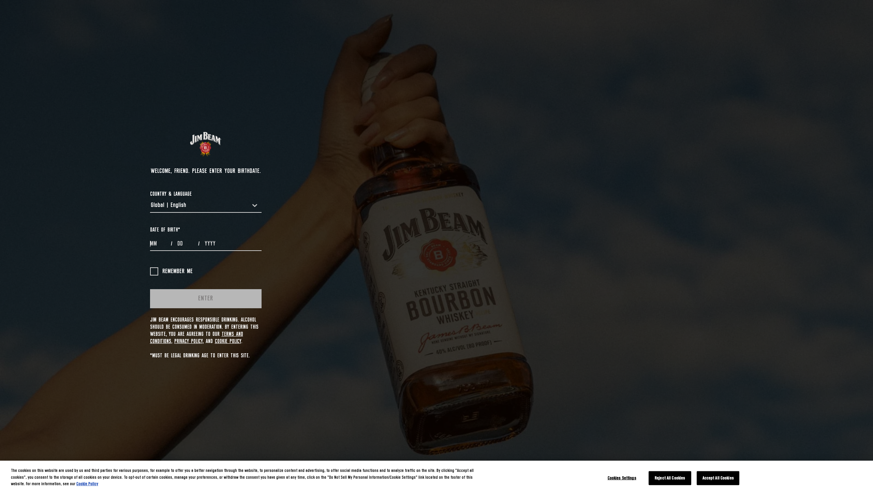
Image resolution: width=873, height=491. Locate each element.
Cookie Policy (228, 341)
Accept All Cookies (718, 478)
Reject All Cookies (670, 478)
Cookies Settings (622, 478)
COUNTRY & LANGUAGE (171, 194)
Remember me (177, 271)
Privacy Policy (188, 341)
